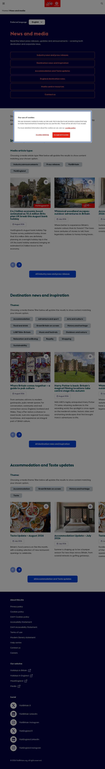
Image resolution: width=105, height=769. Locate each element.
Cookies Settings (42, 135)
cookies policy (70, 128)
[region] (52, 126)
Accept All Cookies (61, 135)
